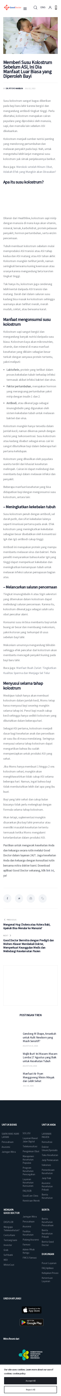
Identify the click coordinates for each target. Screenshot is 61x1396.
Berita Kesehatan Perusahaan (48, 1222)
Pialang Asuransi (31, 1239)
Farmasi (26, 1244)
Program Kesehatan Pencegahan (29, 1171)
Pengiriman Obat (31, 1151)
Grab (6, 1250)
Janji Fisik (46, 1178)
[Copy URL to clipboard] (43, 898)
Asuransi (6, 1146)
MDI (6, 1259)
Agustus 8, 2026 (30, 1066)
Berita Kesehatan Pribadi (47, 1233)
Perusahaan (8, 1141)
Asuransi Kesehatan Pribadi (47, 1186)
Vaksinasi (46, 1165)
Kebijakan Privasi (50, 1273)
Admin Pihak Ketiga (29, 1251)
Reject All (30, 1389)
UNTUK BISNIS (9, 1124)
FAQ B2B (27, 1190)
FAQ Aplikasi (48, 1268)
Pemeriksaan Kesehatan (48, 1171)
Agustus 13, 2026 (30, 1046)
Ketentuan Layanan (47, 1279)
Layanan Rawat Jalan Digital (30, 1140)
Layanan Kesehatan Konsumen (28, 1182)
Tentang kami (10, 1240)
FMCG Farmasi (30, 1257)
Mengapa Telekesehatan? (12, 1228)
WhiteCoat (9, 1264)
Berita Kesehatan (47, 1196)
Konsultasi (47, 1141)
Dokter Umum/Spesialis (50, 1148)
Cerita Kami (9, 1235)
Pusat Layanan (49, 1263)
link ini (50, 870)
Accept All (30, 1380)
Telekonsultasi (30, 1146)
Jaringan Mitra (9, 1151)
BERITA (45, 1209)
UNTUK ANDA (49, 1124)
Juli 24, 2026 (28, 1085)
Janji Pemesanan (50, 1160)
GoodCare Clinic (30, 1195)
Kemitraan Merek (31, 1200)
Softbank (8, 1254)
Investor (8, 1245)
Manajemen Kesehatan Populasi (28, 1159)
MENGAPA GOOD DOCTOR (12, 1211)
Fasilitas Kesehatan (28, 1233)
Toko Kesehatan (50, 1155)
